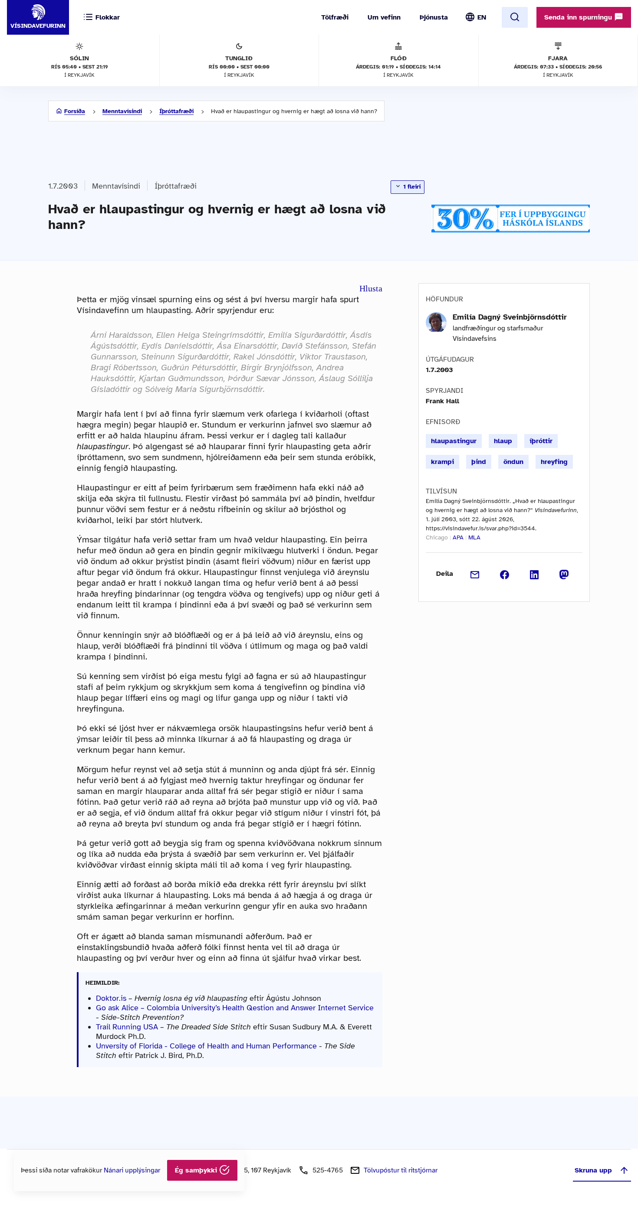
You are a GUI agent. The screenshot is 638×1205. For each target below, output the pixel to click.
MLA (474, 537)
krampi (442, 461)
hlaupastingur (454, 441)
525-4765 (327, 1170)
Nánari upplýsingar (132, 1170)
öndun (513, 461)
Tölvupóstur (400, 1170)
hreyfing (554, 461)
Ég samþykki (197, 1170)
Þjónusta (434, 17)
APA (458, 537)
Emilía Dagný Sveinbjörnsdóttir (510, 317)
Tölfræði (335, 17)
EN (481, 17)
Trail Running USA (127, 1027)
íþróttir (540, 441)
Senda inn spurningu (579, 17)
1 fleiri (411, 186)
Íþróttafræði (176, 111)
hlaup (503, 441)
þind (478, 461)
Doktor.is (111, 998)
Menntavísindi (122, 111)
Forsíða (74, 111)
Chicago (437, 537)
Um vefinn (384, 17)
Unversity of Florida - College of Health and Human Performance (206, 1046)
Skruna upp (593, 1170)
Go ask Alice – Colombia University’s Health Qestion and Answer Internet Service (235, 1007)
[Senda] (475, 573)
